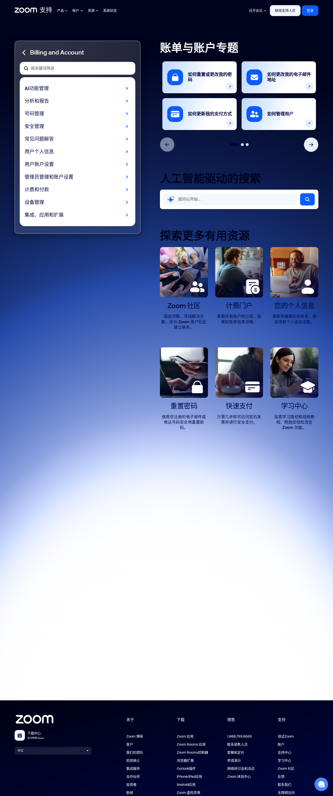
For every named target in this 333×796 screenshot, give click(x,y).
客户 (129, 744)
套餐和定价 (235, 752)
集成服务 (133, 769)
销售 (231, 719)
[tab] (234, 144)
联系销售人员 (237, 744)
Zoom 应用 (185, 736)
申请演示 (234, 761)
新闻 (129, 793)
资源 (91, 10)
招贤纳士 (133, 761)
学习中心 (284, 761)
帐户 (75, 10)
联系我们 (284, 785)
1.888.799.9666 (239, 736)
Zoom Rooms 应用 (191, 744)
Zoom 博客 (134, 736)
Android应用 (186, 785)
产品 (60, 10)
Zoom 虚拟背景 (188, 793)
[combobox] (231, 199)
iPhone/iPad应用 (189, 777)
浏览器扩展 (185, 761)
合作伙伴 (133, 777)
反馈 (281, 777)
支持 (281, 719)
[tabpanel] (199, 95)
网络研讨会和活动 (241, 769)
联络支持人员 (285, 10)
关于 (130, 719)
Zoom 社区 (286, 769)
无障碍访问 (286, 793)
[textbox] (77, 68)
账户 (281, 744)
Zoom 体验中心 (239, 777)
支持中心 (284, 752)
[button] (77, 52)
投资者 (131, 785)
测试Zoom (286, 736)
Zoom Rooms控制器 (192, 752)
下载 (181, 719)
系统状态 (110, 10)
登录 (310, 10)
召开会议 (256, 10)
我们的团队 (134, 752)
